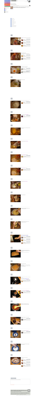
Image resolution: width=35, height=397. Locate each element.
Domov (11, 3)
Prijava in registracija (12, 384)
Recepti (13, 3)
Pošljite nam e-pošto (23, 395)
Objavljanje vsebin (6, 11)
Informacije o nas (6, 12)
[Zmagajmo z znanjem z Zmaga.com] (10, 0)
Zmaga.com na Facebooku (18, 395)
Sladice (15, 3)
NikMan (12, 5)
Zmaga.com (13, 0)
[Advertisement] (20, 13)
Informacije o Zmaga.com (28, 395)
